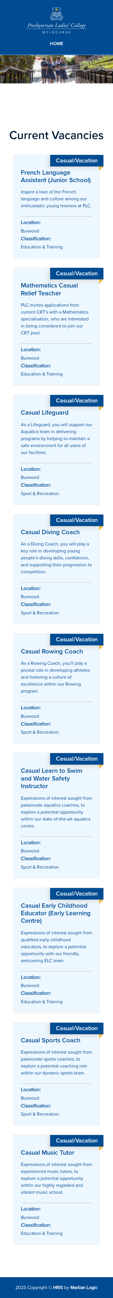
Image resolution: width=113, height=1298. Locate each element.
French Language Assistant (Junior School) (56, 176)
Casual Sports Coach (51, 1040)
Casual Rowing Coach (52, 651)
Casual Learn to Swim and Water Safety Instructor (51, 778)
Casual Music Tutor (47, 1152)
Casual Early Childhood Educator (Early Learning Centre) (56, 913)
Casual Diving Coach (50, 532)
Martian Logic (84, 1287)
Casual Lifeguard (45, 412)
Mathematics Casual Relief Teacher (49, 289)
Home (56, 44)
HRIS (58, 1287)
